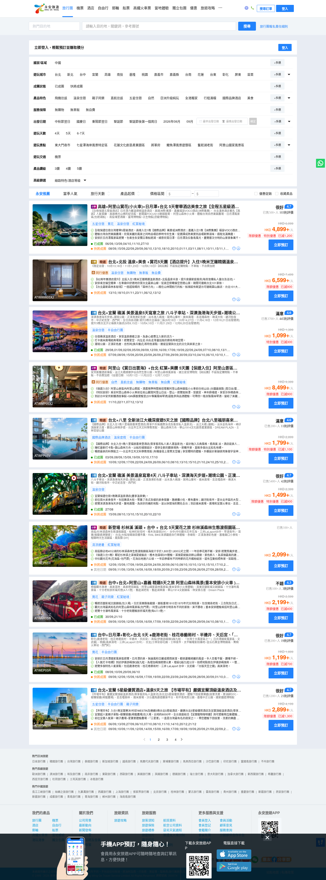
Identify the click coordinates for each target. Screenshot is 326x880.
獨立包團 (179, 8)
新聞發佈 (85, 830)
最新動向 (85, 825)
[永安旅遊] (46, 8)
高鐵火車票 (142, 8)
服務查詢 (226, 830)
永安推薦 (43, 193)
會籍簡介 (204, 830)
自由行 (103, 8)
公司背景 (85, 820)
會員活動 (226, 820)
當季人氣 (70, 193)
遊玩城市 (39, 74)
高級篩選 (39, 180)
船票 (126, 8)
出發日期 (39, 121)
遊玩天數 (39, 133)
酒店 (90, 8)
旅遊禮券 (148, 830)
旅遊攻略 (208, 8)
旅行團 (67, 8)
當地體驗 (162, 8)
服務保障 (39, 109)
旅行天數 (98, 193)
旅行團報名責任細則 (274, 26)
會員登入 (204, 820)
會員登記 (204, 825)
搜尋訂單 (266, 8)
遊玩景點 (39, 145)
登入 (285, 8)
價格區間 (157, 193)
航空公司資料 (172, 825)
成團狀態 (39, 86)
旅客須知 (148, 820)
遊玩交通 (39, 156)
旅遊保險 (148, 825)
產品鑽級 (39, 168)
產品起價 (127, 193)
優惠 (193, 8)
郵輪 (115, 8)
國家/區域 (40, 62)
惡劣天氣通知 (172, 830)
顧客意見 (226, 825)
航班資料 (169, 820)
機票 (80, 8)
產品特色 (39, 98)
